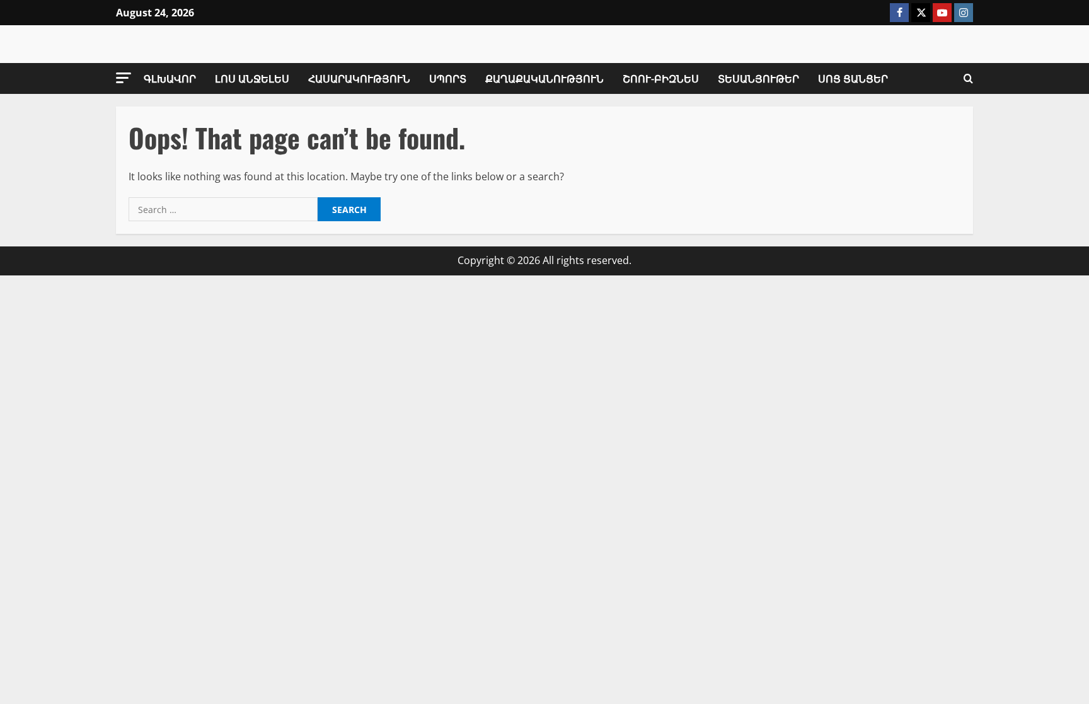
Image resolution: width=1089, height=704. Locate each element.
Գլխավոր (170, 78)
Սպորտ (447, 78)
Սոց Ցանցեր (853, 78)
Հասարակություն (359, 78)
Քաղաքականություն (544, 78)
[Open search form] (968, 79)
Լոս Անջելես (252, 78)
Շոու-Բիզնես (661, 78)
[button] (123, 77)
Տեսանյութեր (758, 78)
